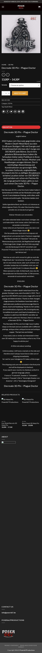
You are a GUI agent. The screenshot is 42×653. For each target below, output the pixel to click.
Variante (4, 85)
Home (4, 65)
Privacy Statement (12, 645)
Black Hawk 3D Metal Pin (30, 423)
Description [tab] (7, 127)
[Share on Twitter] (11, 111)
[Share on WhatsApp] (3, 111)
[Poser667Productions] (21, 7)
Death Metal (8, 107)
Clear (38, 81)
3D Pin (10, 65)
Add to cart (20, 93)
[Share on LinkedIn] (23, 111)
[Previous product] (7, 74)
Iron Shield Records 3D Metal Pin (9, 424)
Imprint (21, 647)
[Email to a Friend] (15, 111)
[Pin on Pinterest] (19, 111)
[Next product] (3, 74)
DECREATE (10, 151)
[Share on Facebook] (7, 111)
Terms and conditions (28, 645)
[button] (3, 6)
